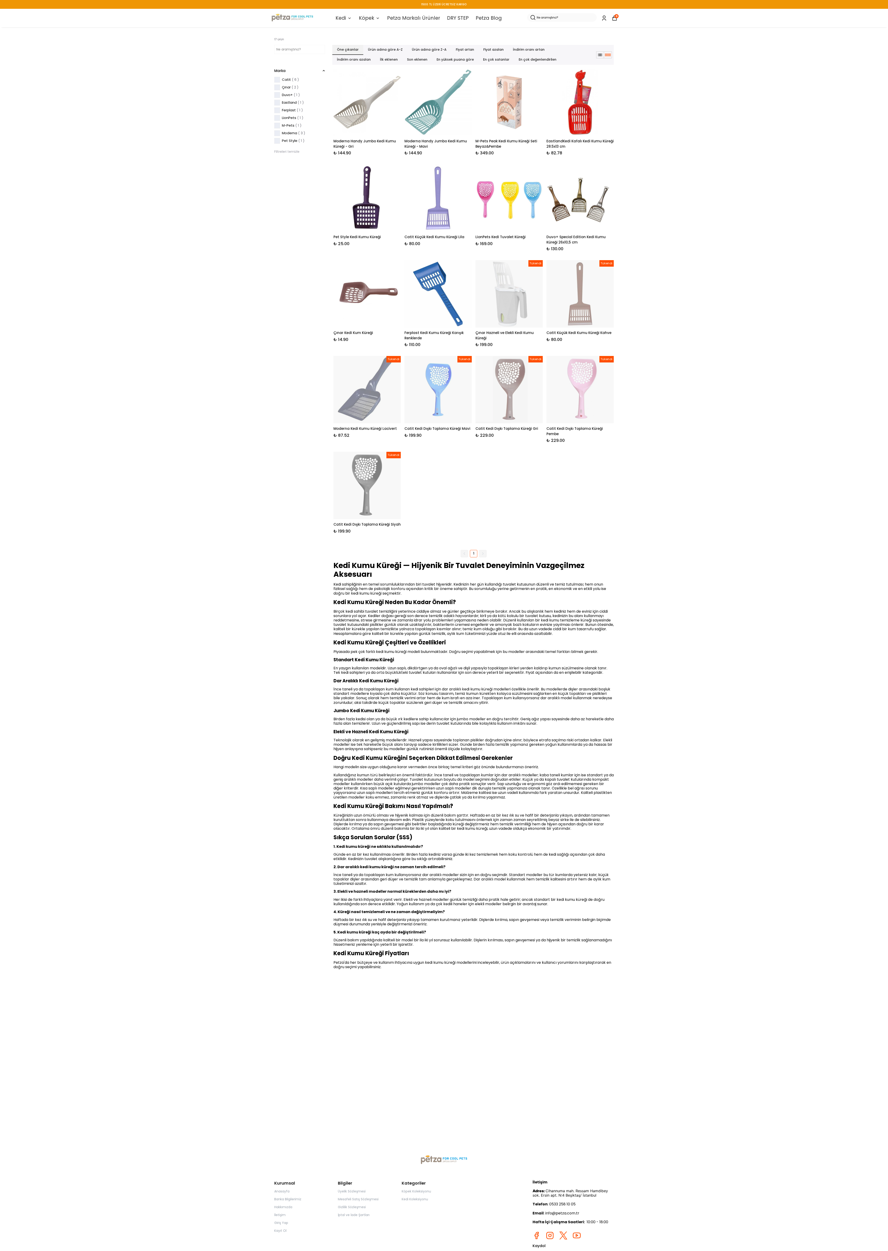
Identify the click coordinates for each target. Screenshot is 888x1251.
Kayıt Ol (280, 1230)
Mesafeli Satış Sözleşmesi (358, 1199)
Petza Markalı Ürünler (413, 18)
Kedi (341, 18)
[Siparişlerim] (604, 18)
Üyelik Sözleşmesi (352, 1191)
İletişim (280, 1215)
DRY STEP (458, 18)
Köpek (366, 18)
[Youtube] (577, 1235)
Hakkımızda (283, 1207)
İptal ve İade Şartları (354, 1215)
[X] (563, 1235)
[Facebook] (536, 1235)
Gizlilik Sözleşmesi (352, 1207)
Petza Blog (489, 18)
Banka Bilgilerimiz (287, 1199)
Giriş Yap (281, 1222)
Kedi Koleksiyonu (415, 1199)
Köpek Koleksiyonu (416, 1191)
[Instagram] (550, 1235)
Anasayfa (282, 1191)
